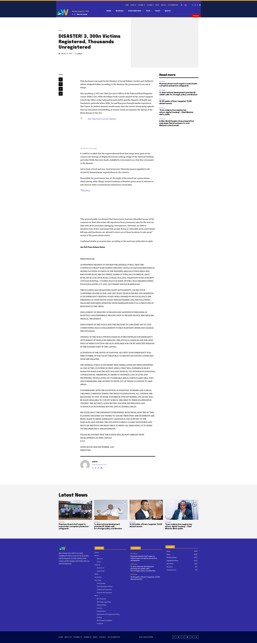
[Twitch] (187, 637)
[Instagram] (195, 5)
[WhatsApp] (61, 94)
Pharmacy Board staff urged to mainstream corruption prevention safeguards (74, 526)
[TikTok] (183, 637)
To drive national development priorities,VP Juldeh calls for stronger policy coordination (108, 526)
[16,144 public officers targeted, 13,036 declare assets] (146, 510)
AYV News (162, 81)
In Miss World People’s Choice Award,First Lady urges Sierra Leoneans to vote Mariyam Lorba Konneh (176, 123)
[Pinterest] (61, 89)
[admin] (85, 465)
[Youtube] (200, 5)
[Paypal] (98, 467)
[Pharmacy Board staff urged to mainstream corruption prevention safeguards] (75, 510)
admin (79, 54)
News (60, 30)
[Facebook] (193, 5)
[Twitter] (197, 5)
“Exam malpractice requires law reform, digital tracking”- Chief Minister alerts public (176, 112)
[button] (185, 5)
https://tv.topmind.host (99, 464)
